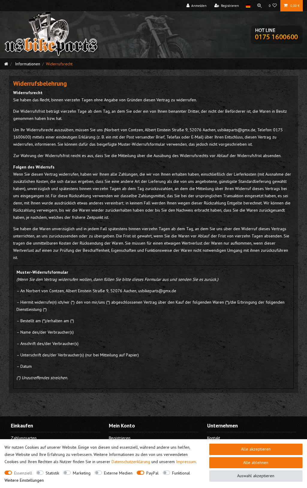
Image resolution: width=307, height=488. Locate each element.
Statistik (52, 473)
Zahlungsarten (24, 438)
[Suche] (260, 5)
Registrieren (119, 438)
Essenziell (23, 473)
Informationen (27, 64)
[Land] (247, 5)
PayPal (152, 473)
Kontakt (213, 438)
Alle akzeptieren (256, 449)
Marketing (82, 473)
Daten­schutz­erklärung (131, 461)
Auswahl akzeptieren (255, 475)
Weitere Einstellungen (24, 480)
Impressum (186, 461)
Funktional (181, 473)
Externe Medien (118, 473)
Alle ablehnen (255, 462)
